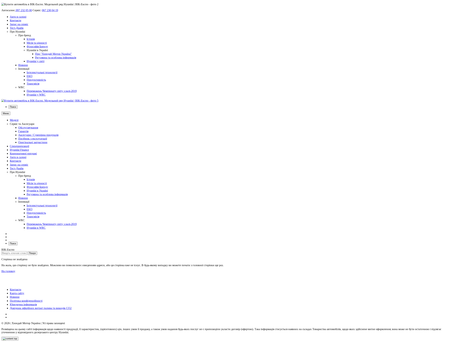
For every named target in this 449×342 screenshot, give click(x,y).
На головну (8, 271)
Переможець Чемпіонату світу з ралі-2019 (52, 90)
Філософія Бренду (37, 46)
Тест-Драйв (17, 27)
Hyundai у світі (35, 61)
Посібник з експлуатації (32, 138)
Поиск (13, 107)
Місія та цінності (37, 42)
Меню (6, 113)
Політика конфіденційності (26, 300)
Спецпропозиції (19, 146)
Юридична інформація (23, 304)
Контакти (15, 20)
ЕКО (29, 76)
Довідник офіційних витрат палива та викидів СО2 (41, 308)
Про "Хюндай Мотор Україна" (53, 53)
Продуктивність (36, 79)
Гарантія (23, 131)
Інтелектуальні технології (42, 72)
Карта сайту (17, 293)
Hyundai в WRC (36, 227)
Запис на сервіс (19, 24)
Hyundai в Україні (37, 190)
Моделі (14, 120)
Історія (31, 38)
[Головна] (49, 100)
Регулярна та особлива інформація (55, 57)
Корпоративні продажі (23, 153)
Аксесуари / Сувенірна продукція (38, 134)
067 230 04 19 (50, 10)
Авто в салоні (18, 16)
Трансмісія (33, 83)
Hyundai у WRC (36, 94)
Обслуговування (28, 127)
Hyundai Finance (19, 149)
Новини (23, 65)
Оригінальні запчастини (32, 142)
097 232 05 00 (23, 10)
